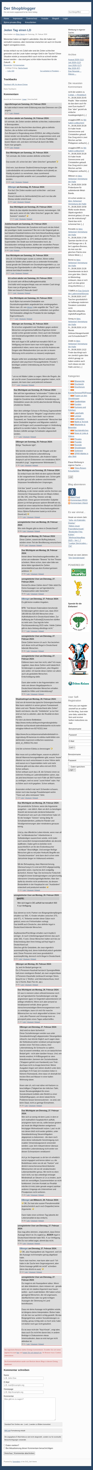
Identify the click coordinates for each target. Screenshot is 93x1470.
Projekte (78, 442)
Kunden (77, 404)
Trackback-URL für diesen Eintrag (15, 84)
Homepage (8, 1389)
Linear (24, 99)
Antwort (16, 113)
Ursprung (19, 182)
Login (65, 18)
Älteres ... (72, 74)
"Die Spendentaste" (76, 558)
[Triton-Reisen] (78, 683)
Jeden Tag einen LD (17, 30)
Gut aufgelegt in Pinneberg (49, 71)
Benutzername (75, 729)
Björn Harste (20, 34)
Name (6, 1375)
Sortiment (78, 451)
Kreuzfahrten (30, 22)
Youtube (44, 18)
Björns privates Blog (12, 22)
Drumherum (79, 387)
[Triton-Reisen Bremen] (78, 40)
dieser (29, 307)
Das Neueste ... (74, 71)
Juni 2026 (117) (74, 65)
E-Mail (6, 1382)
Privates (77, 439)
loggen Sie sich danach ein (32, 1353)
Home (6, 18)
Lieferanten (79, 419)
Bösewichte (8, 65)
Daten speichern (77, 767)
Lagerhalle (79, 413)
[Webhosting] (78, 572)
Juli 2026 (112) (74, 63)
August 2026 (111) (76, 60)
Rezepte (78, 445)
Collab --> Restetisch (77, 95)
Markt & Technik (81, 422)
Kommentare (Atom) (79, 503)
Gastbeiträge (79, 401)
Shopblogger (80, 448)
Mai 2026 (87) (74, 68)
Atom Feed (75, 497)
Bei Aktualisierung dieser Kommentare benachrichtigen (29, 1448)
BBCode (7, 1431)
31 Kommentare (18, 65)
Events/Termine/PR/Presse (79, 393)
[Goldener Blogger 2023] (78, 588)
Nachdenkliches (81, 430)
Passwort (73, 735)
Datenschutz (31, 18)
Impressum (17, 18)
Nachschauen (23, 68)
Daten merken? (12, 1445)
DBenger (12, 187)
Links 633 (10, 71)
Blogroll (55, 18)
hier (18, 1353)
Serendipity (16, 1462)
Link (11, 113)
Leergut (77, 416)
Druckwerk (79, 384)
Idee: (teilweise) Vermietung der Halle (77, 179)
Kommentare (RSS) (79, 500)
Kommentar (9, 1396)
